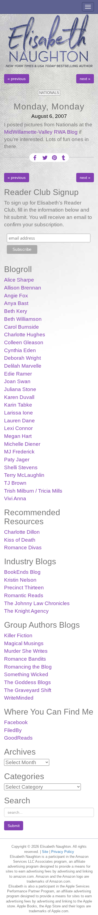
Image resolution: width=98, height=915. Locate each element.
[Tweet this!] (44, 158)
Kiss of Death (19, 540)
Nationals (49, 93)
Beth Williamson (23, 319)
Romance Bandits (25, 659)
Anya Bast (16, 303)
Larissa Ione (18, 413)
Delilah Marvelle (22, 366)
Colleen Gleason (23, 342)
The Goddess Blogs (27, 682)
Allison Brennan (22, 288)
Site (45, 852)
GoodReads (18, 738)
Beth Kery (15, 311)
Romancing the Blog (28, 667)
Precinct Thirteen (24, 587)
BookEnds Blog (22, 572)
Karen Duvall (19, 397)
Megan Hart (18, 436)
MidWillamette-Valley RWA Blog (41, 132)
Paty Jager (16, 459)
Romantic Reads (23, 595)
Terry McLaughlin (24, 475)
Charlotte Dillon (22, 532)
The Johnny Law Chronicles (37, 603)
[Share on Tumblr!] (63, 158)
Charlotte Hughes (24, 334)
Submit (14, 825)
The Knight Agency (26, 611)
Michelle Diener (22, 444)
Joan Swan (17, 381)
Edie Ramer (18, 374)
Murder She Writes (26, 651)
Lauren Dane (19, 420)
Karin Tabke (18, 405)
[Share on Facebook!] (35, 158)
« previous (17, 79)
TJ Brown (15, 483)
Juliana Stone (20, 389)
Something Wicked (26, 674)
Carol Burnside (21, 327)
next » (85, 79)
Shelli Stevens (21, 467)
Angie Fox (16, 295)
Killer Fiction (18, 635)
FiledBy (13, 730)
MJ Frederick (19, 452)
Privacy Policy (62, 852)
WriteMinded (18, 698)
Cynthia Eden (20, 350)
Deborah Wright (22, 358)
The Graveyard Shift (27, 690)
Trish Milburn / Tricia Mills (33, 491)
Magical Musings (24, 643)
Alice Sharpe (19, 280)
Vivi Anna (15, 498)
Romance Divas (23, 547)
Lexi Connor (18, 428)
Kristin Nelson (20, 580)
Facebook (16, 722)
